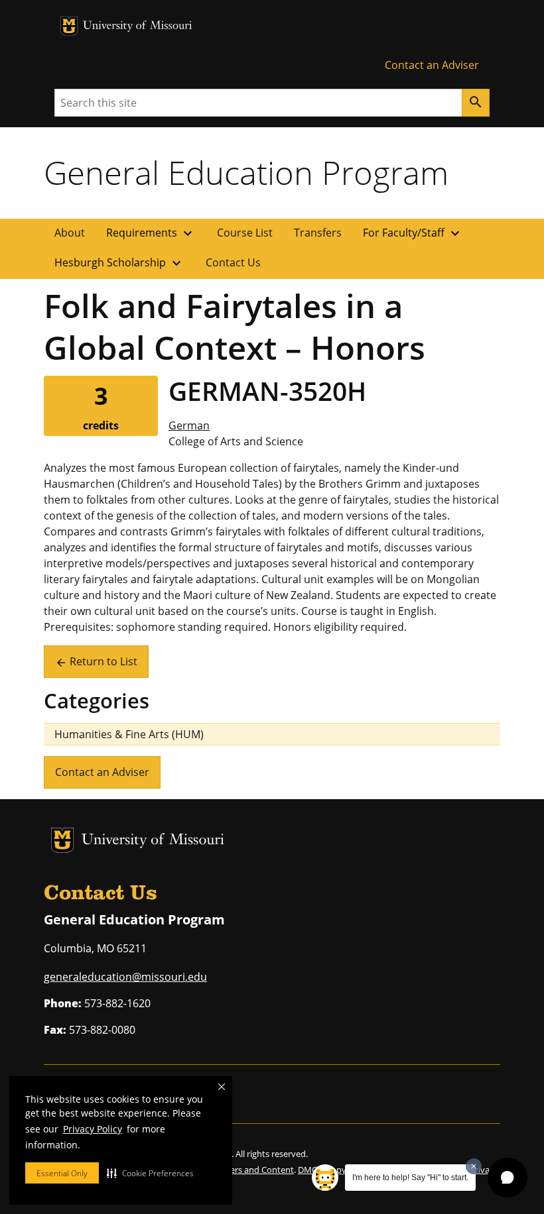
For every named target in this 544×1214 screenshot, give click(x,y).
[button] (150, 1173)
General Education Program (246, 172)
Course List (245, 232)
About (69, 232)
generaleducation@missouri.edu (125, 976)
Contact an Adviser (432, 65)
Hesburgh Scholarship (119, 263)
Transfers (318, 232)
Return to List (96, 661)
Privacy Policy (92, 1129)
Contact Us (233, 262)
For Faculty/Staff (413, 233)
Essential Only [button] (62, 1173)
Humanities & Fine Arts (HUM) (129, 734)
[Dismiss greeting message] (474, 1166)
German (189, 425)
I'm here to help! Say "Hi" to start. (410, 1177)
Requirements (151, 233)
